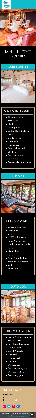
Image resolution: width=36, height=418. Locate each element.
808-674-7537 (9, 397)
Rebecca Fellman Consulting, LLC (24, 415)
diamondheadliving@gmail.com (14, 400)
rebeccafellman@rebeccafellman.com (18, 416)
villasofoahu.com (10, 402)
